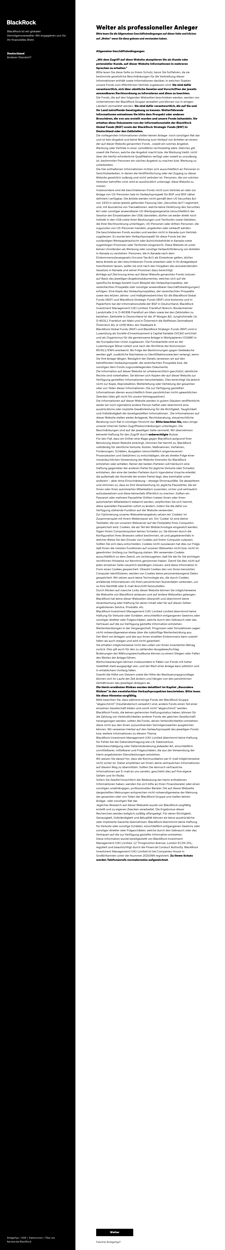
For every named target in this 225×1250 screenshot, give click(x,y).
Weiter (114, 1232)
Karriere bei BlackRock (19, 1242)
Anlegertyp (13, 1238)
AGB (23, 1238)
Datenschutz (36, 1238)
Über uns (50, 1238)
